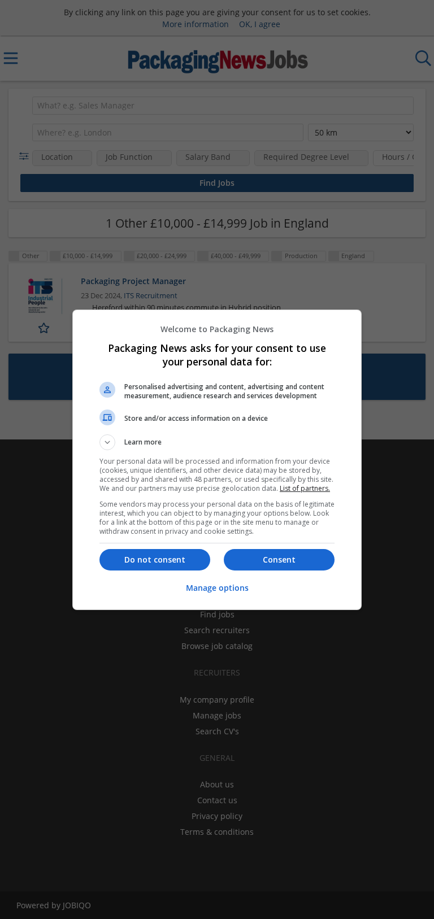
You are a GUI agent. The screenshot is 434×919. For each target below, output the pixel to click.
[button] (217, 442)
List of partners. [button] (305, 488)
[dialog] (217, 460)
